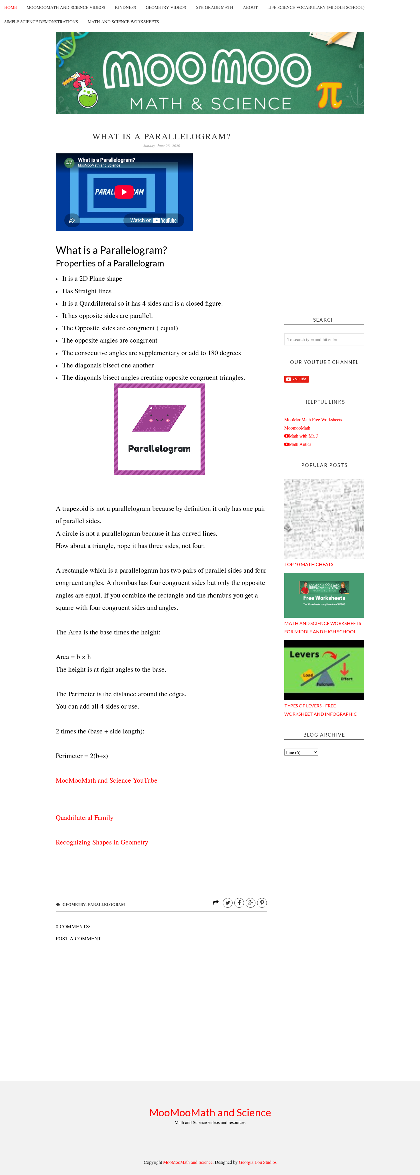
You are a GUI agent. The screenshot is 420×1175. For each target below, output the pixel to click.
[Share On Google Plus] (250, 903)
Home (10, 7)
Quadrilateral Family (84, 817)
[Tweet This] (228, 903)
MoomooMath (297, 428)
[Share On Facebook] (239, 903)
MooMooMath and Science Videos (66, 7)
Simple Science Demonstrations (41, 21)
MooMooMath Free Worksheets (313, 419)
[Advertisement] (324, 217)
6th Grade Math (214, 7)
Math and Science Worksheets (123, 21)
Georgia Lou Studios (258, 1162)
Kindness (125, 7)
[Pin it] (262, 903)
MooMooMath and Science (210, 1112)
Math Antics (300, 444)
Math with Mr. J (303, 436)
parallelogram (106, 904)
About (250, 7)
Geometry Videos (166, 7)
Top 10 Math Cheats (308, 564)
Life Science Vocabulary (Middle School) (316, 7)
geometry (74, 904)
